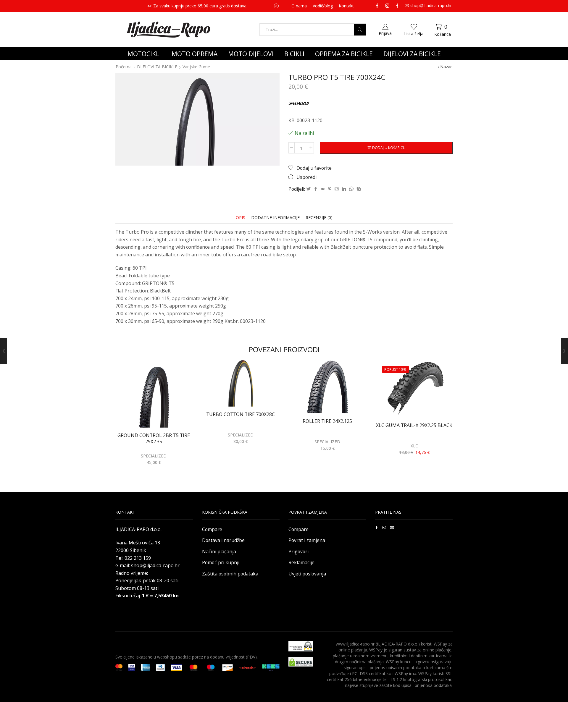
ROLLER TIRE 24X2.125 (327, 421)
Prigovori (298, 551)
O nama (299, 6)
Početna (124, 66)
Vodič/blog (323, 6)
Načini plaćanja (219, 551)
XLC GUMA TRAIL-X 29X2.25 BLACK (414, 425)
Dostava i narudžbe (223, 540)
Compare (212, 529)
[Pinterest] (329, 189)
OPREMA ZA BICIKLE (344, 54)
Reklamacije (301, 562)
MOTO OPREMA (194, 54)
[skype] (358, 189)
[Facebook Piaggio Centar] (397, 6)
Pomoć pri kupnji (220, 562)
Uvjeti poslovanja (307, 573)
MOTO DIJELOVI (251, 54)
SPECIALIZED (154, 456)
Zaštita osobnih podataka (230, 573)
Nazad (446, 66)
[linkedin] (344, 189)
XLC (414, 446)
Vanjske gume (196, 66)
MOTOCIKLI (144, 54)
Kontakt (346, 6)
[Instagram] (387, 6)
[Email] (392, 527)
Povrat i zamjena (306, 540)
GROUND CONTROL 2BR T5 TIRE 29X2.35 (153, 438)
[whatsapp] (351, 189)
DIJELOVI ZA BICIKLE (412, 54)
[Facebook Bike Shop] (377, 6)
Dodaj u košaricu (389, 147)
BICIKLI (294, 54)
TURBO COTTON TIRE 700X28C (240, 414)
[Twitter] (308, 189)
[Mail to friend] (336, 189)
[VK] (322, 189)
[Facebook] (315, 189)
